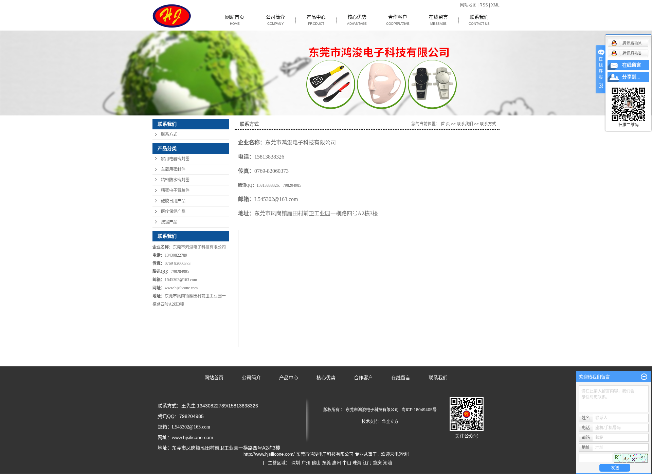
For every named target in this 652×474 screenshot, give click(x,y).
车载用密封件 (173, 169)
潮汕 (387, 462)
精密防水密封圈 (175, 180)
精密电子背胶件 (175, 190)
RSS (483, 5)
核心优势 (357, 20)
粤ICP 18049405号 (419, 409)
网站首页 (234, 20)
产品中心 (316, 20)
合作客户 (397, 20)
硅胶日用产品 (173, 201)
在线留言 (438, 20)
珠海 (356, 462)
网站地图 (468, 5)
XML (495, 5)
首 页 (445, 124)
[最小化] (644, 376)
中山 (346, 462)
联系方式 (169, 134)
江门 (367, 462)
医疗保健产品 (173, 211)
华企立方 (390, 421)
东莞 (326, 462)
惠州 (336, 462)
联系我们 (479, 20)
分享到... (631, 76)
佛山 (316, 462)
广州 (306, 462)
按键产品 (169, 222)
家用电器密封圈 (175, 159)
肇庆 (377, 462)
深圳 (295, 462)
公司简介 (275, 20)
